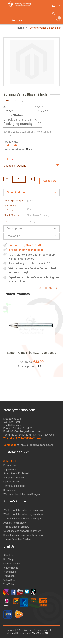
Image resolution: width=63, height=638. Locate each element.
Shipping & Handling (14, 477)
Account (18, 20)
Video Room (10, 580)
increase (31, 179)
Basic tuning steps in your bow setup (23, 535)
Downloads (9, 490)
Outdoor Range (11, 563)
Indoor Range (10, 567)
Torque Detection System (17, 539)
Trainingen (9, 576)
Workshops (9, 571)
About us (8, 555)
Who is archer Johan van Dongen (21, 494)
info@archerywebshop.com (25, 249)
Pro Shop (8, 559)
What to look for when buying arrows (23, 510)
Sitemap (10, 633)
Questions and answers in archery (22, 530)
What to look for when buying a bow (23, 514)
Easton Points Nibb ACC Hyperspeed (31, 352)
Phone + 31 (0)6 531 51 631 (18, 428)
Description (14, 228)
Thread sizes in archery (16, 526)
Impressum (9, 469)
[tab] (31, 192)
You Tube (8, 584)
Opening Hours (11, 481)
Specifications (16, 192)
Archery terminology (14, 522)
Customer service (16, 452)
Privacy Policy (10, 465)
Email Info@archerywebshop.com (22, 431)
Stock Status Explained (16, 473)
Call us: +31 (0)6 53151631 (24, 245)
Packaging (13, 236)
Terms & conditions (14, 485)
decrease (6, 179)
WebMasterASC (40, 633)
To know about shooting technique (22, 518)
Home (21, 27)
